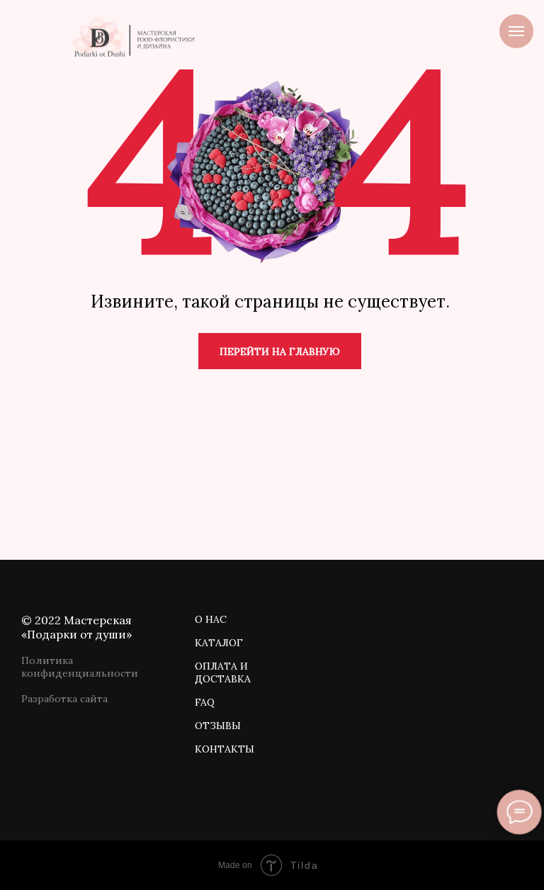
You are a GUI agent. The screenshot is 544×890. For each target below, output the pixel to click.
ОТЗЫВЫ (218, 725)
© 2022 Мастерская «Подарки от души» (76, 627)
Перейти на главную (280, 351)
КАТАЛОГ (219, 642)
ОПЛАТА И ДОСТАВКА (223, 672)
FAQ (205, 702)
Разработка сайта (64, 698)
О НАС (211, 619)
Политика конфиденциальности (79, 667)
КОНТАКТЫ (224, 749)
